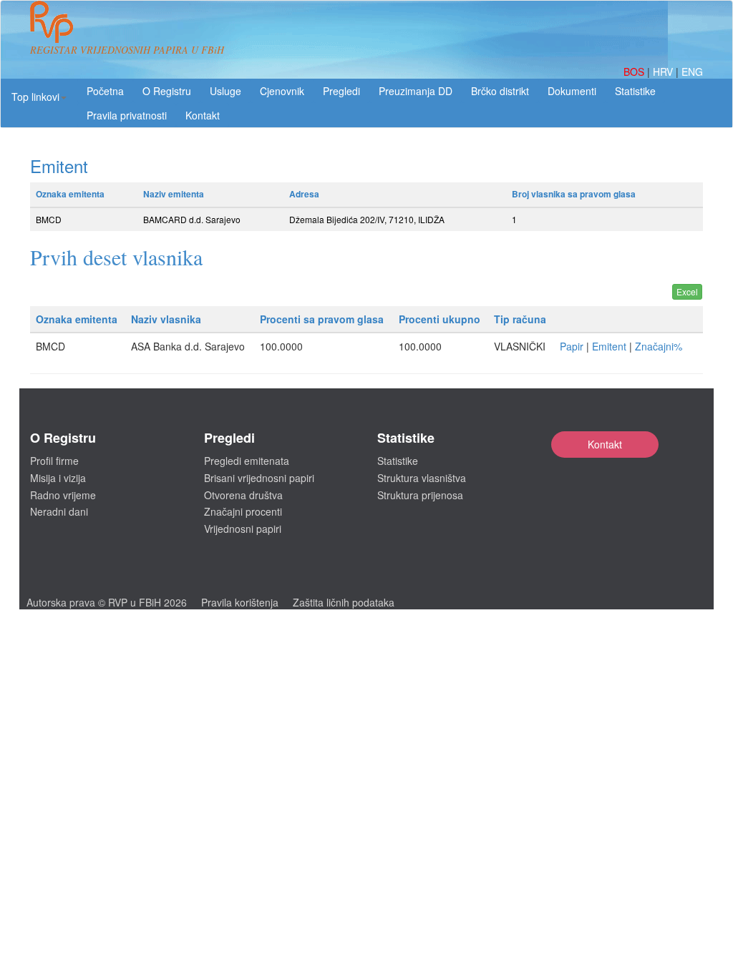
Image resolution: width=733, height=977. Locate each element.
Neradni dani (59, 511)
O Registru (166, 91)
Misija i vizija (58, 478)
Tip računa (520, 319)
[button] (39, 96)
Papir (571, 346)
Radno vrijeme (63, 495)
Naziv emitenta (173, 193)
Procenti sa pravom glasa (322, 319)
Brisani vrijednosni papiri (259, 478)
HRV (664, 71)
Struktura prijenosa (420, 495)
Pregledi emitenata (246, 460)
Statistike (635, 91)
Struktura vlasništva (421, 478)
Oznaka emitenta (70, 193)
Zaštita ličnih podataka (343, 602)
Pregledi (341, 91)
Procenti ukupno (439, 319)
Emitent (609, 346)
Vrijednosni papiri (242, 528)
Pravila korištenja (239, 602)
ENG (692, 71)
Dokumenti (572, 91)
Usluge (225, 91)
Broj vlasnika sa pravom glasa (574, 193)
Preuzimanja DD (415, 91)
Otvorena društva (243, 495)
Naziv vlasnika (166, 319)
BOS (635, 71)
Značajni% (658, 346)
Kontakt (605, 444)
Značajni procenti (243, 511)
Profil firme (54, 460)
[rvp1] (51, 20)
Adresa (304, 193)
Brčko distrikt (500, 91)
